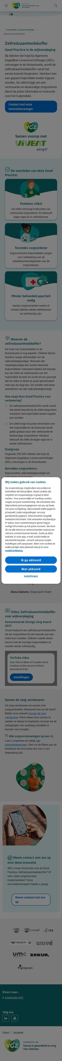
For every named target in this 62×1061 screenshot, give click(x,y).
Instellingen (31, 576)
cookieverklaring (14, 550)
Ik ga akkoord (31, 560)
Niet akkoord (31, 569)
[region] (30, 530)
